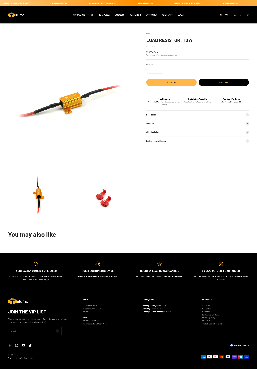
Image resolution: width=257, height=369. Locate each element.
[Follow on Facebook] (10, 345)
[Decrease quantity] (150, 70)
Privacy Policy (207, 321)
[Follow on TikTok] (30, 345)
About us (206, 305)
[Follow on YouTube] (23, 345)
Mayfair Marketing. (25, 358)
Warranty (205, 312)
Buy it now (223, 82)
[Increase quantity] (161, 70)
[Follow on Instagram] (16, 345)
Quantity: (150, 64)
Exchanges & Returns (211, 315)
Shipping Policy (208, 318)
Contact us (206, 309)
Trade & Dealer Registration (213, 324)
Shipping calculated (162, 55)
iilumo (149, 33)
